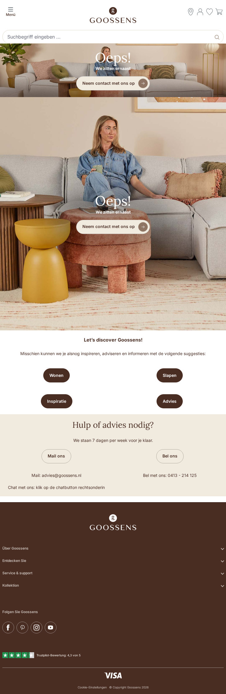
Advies (170, 401)
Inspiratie (56, 401)
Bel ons (169, 455)
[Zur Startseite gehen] (113, 15)
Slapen (170, 375)
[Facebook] (8, 627)
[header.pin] (190, 11)
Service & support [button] (17, 573)
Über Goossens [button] (15, 548)
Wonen (56, 375)
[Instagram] (36, 627)
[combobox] (107, 36)
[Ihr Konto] (200, 11)
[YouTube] (50, 627)
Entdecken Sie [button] (14, 560)
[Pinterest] (22, 627)
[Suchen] (217, 36)
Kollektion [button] (10, 585)
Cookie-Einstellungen (92, 687)
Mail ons (56, 455)
